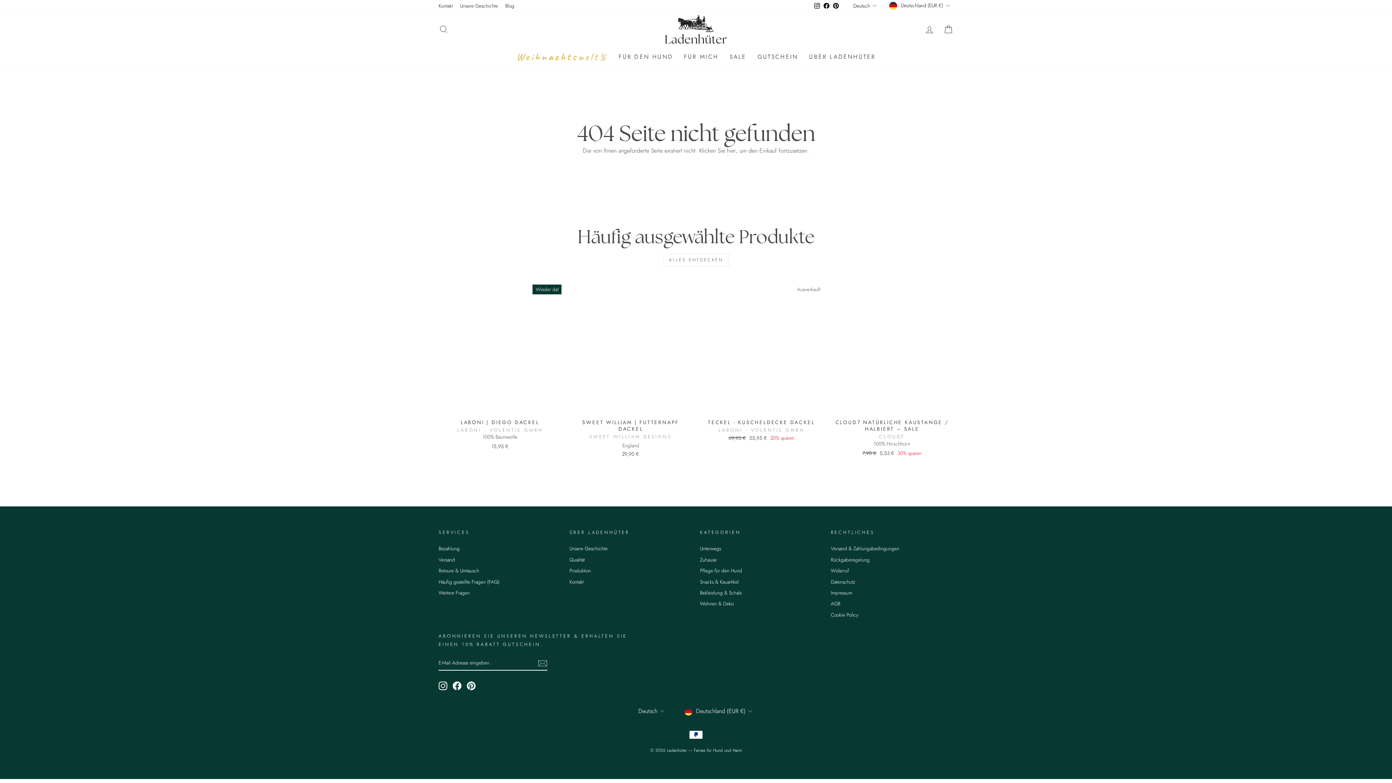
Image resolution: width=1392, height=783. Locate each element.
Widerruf (840, 570)
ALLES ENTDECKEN (696, 260)
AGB (835, 603)
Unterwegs (710, 548)
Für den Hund (646, 57)
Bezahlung (449, 548)
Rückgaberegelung (850, 559)
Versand (447, 559)
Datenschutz (843, 581)
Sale (738, 57)
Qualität (577, 559)
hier (731, 151)
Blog (509, 5)
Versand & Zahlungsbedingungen (865, 548)
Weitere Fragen (454, 592)
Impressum (841, 592)
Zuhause (708, 559)
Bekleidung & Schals (721, 592)
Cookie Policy (844, 614)
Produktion (580, 570)
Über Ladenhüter (842, 57)
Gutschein (778, 57)
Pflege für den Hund (721, 570)
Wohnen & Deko (717, 603)
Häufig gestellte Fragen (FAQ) (469, 581)
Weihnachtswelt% (562, 56)
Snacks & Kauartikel (719, 581)
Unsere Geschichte (479, 5)
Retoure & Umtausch (459, 570)
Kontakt (446, 5)
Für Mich (701, 57)
